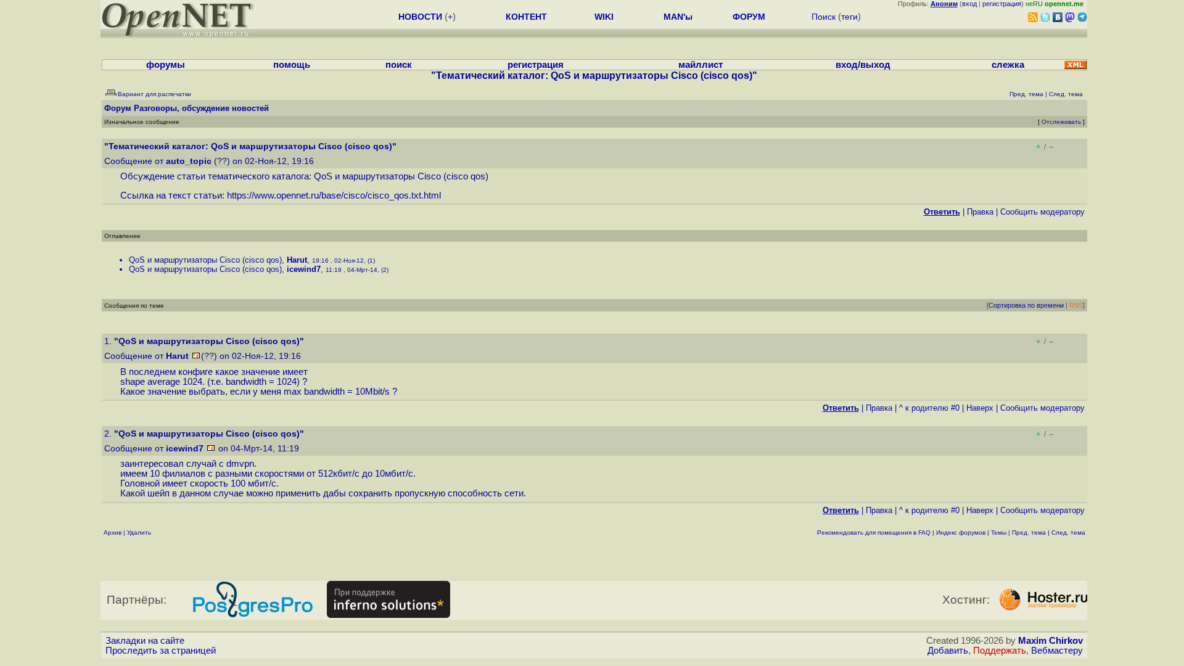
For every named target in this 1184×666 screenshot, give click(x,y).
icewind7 (304, 269)
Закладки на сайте (144, 641)
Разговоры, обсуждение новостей (201, 108)
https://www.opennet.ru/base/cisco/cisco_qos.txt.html (334, 195)
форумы (165, 65)
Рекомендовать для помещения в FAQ (874, 532)
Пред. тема (1029, 532)
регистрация (1001, 3)
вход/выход (863, 65)
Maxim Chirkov (1050, 641)
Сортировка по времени (1026, 305)
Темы (998, 532)
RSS (1076, 305)
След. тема (1068, 532)
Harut (297, 260)
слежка (1008, 65)
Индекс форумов (960, 532)
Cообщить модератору (1042, 211)
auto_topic (189, 161)
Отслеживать (1061, 121)
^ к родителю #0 (929, 408)
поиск (398, 65)
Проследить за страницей (160, 651)
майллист (700, 65)
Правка (980, 211)
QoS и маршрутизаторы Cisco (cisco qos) (205, 260)
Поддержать (999, 651)
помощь (291, 65)
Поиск (824, 17)
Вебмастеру (1057, 651)
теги (849, 17)
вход (969, 3)
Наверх (979, 408)
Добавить (947, 651)
